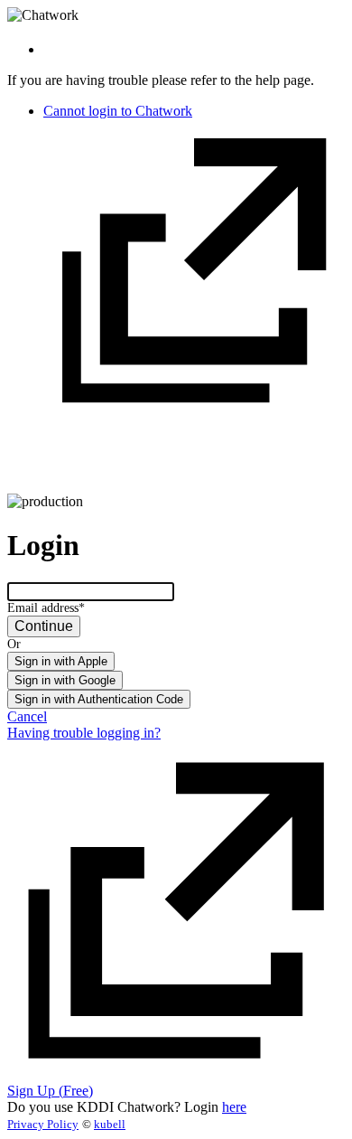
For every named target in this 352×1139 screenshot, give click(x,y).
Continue (43, 626)
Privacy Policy (43, 1124)
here (234, 1107)
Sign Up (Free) (50, 1090)
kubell (109, 1124)
